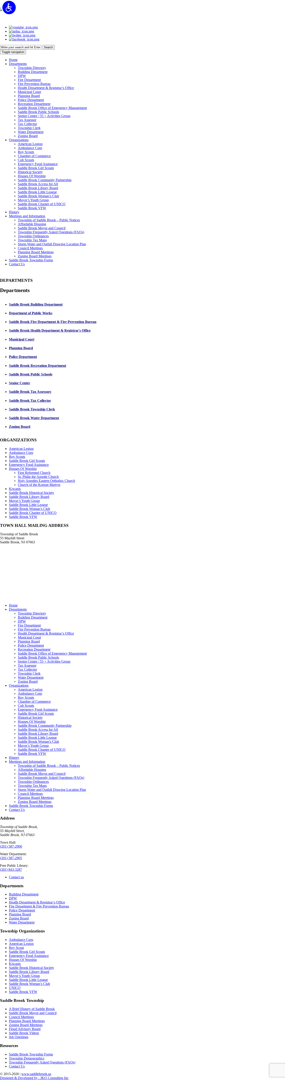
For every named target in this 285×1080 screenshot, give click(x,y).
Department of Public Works (30, 313)
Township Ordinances (33, 782)
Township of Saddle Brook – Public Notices (49, 765)
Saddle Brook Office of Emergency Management (52, 653)
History (14, 757)
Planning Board (21, 348)
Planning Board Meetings (36, 798)
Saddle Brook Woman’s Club (29, 509)
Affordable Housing (32, 769)
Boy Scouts (17, 457)
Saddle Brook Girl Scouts (27, 461)
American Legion (21, 449)
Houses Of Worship (23, 469)
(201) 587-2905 (11, 858)
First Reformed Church (34, 473)
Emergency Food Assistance (29, 465)
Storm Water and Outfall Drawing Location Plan (52, 790)
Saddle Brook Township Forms (31, 806)
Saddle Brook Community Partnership (44, 725)
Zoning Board (19, 426)
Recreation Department (34, 649)
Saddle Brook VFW (23, 517)
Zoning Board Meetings (34, 802)
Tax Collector (27, 669)
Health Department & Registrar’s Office (46, 633)
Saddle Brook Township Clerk (32, 409)
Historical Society (30, 717)
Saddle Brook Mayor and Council (41, 773)
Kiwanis (15, 489)
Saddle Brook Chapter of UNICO (33, 513)
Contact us (16, 877)
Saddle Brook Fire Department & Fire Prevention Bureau (52, 322)
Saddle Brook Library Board (29, 497)
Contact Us (17, 810)
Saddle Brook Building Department (36, 304)
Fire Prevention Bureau (34, 629)
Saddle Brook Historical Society (31, 493)
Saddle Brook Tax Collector (30, 400)
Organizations (18, 685)
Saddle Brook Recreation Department (37, 365)
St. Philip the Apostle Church (38, 477)
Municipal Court (21, 339)
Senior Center (19, 383)
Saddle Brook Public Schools (30, 374)
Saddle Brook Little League (28, 505)
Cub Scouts (26, 705)
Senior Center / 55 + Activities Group (44, 661)
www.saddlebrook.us (36, 1074)
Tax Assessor (27, 665)
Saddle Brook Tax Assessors (30, 392)
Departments (18, 609)
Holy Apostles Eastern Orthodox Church (46, 481)
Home (13, 605)
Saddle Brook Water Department (34, 418)
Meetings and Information (27, 761)
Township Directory (32, 613)
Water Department (30, 677)
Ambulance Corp (21, 453)
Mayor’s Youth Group (24, 501)
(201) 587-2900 (11, 846)
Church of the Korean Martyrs (39, 485)
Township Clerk (29, 673)
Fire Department (29, 625)
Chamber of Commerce (34, 701)
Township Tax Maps (32, 786)
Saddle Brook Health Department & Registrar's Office (50, 330)
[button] (18, 64)
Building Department (32, 617)
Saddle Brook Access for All (38, 729)
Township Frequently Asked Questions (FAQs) (51, 778)
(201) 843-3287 (11, 869)
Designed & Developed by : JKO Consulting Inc (34, 1078)
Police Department (23, 357)
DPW (22, 621)
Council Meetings (30, 794)
